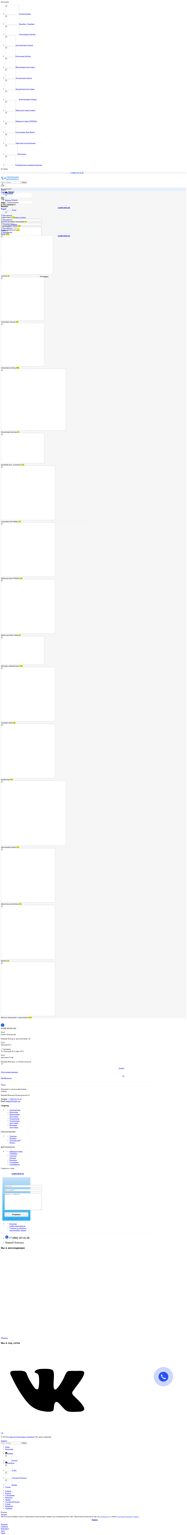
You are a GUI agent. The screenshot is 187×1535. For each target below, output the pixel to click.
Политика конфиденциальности (17, 1225)
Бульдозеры (14, 1112)
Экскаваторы (14, 1119)
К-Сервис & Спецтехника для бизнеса (20, 1437)
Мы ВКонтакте (6, 1078)
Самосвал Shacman (13, 1157)
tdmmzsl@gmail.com (13, 1101)
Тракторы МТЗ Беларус (15, 1141)
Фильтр (3, 209)
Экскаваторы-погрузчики (15, 1122)
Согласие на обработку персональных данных (18, 1229)
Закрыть (4, 1441)
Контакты (13, 1160)
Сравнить (8, 1508)
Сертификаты (15, 1164)
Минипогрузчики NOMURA (16, 1152)
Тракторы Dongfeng (13, 1137)
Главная (4, 192)
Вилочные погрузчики (14, 1126)
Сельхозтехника (13, 202)
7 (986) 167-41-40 (15, 1099)
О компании (14, 1162)
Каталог (8, 200)
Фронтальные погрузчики (15, 1115)
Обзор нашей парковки (9, 1072)
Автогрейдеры (15, 1110)
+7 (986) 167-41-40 (76, 173)
